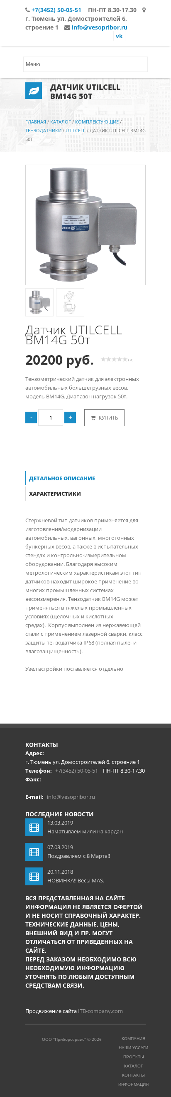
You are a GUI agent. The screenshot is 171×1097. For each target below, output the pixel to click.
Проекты (133, 1057)
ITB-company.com (100, 1011)
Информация (133, 1084)
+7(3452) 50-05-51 (56, 10)
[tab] (66, 478)
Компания (133, 1038)
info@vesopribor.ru (99, 27)
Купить (108, 417)
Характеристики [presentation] (55, 493)
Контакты (133, 1075)
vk (119, 36)
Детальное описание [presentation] (62, 478)
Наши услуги (133, 1047)
